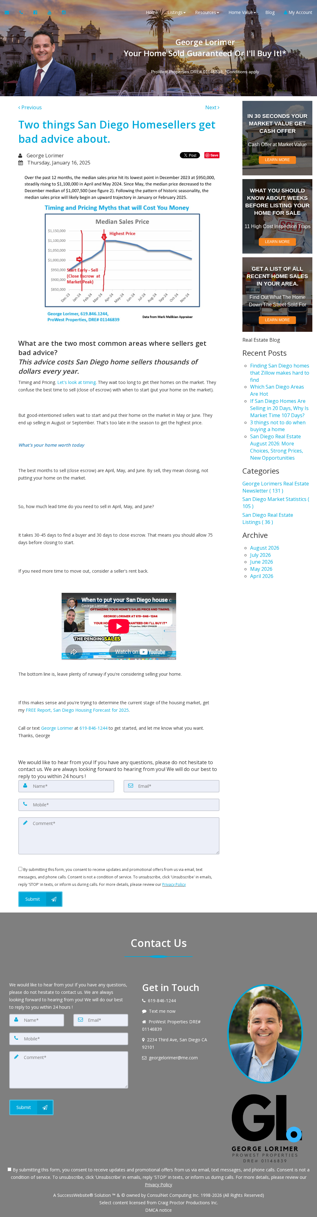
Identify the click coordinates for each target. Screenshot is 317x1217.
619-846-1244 (93, 728)
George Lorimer (57, 728)
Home (152, 12)
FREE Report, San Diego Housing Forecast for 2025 (77, 710)
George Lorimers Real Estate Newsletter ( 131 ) (275, 487)
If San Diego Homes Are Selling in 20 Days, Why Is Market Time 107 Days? (279, 408)
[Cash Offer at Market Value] (277, 138)
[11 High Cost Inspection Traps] (277, 216)
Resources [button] (205, 12)
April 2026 (261, 576)
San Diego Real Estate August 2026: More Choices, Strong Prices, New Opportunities (276, 447)
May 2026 (261, 569)
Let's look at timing (76, 382)
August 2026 (264, 547)
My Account (299, 12)
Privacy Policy (174, 884)
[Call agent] (22, 12)
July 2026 (260, 555)
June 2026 (261, 561)
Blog (270, 12)
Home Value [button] (240, 12)
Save (214, 155)
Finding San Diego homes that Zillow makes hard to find (279, 372)
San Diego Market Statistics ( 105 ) (275, 503)
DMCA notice (158, 1210)
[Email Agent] (10, 12)
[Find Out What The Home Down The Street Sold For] (277, 294)
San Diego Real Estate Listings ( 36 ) (267, 518)
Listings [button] (175, 12)
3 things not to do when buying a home (278, 426)
